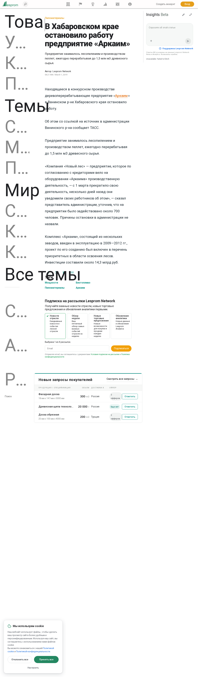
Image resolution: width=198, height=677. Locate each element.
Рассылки (17, 379)
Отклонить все (19, 659)
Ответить (130, 396)
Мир (22, 190)
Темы (27, 106)
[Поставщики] (80, 4)
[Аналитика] (105, 4)
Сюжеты (17, 311)
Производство (17, 167)
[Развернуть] (190, 14)
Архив (17, 345)
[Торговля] (68, 4)
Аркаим (80, 287)
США (17, 211)
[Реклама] (117, 4)
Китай (17, 252)
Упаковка (17, 42)
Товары (36, 22)
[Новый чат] (183, 14)
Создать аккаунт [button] (165, 4)
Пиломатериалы (17, 83)
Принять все (46, 659)
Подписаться (121, 348)
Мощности (17, 147)
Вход (187, 4)
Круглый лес (17, 63)
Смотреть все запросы (122, 378)
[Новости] (92, 4)
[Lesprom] (130, 4)
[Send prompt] (188, 41)
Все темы (43, 274)
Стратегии (17, 126)
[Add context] (151, 41)
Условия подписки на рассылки (105, 354)
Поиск (8, 396)
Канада (17, 231)
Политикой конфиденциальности (33, 651)
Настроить (33, 667)
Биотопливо (83, 282)
